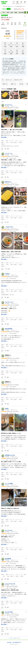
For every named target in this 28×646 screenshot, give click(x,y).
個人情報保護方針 (16, 642)
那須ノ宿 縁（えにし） (7, 17)
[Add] (25, 16)
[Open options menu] (26, 105)
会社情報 (9, 642)
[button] (5, 95)
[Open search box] (3, 80)
